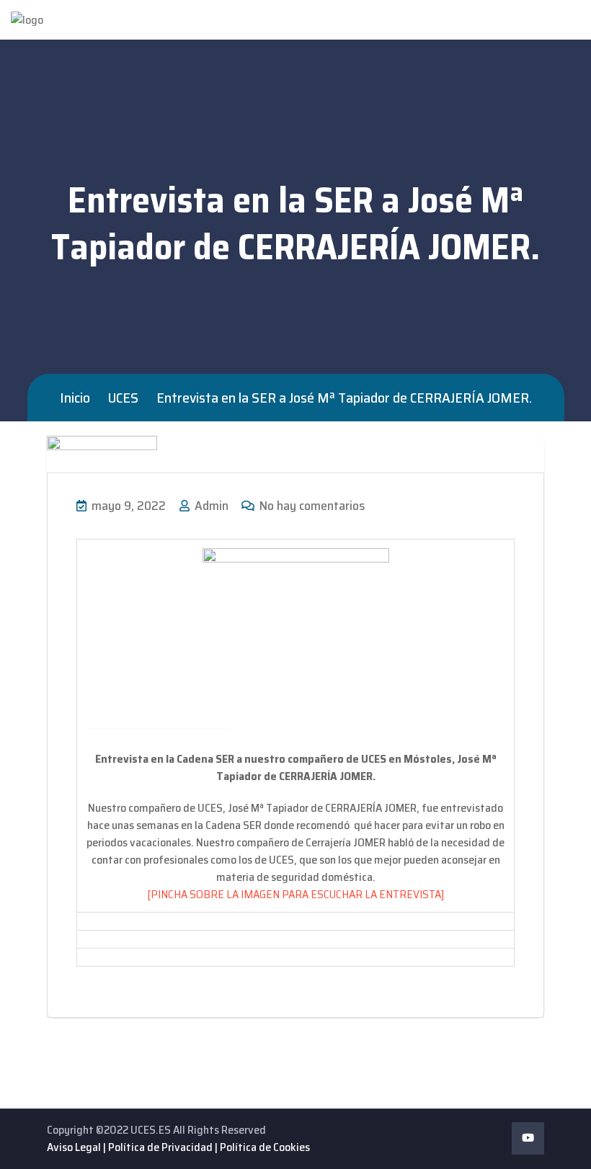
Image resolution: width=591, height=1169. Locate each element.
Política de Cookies (265, 1147)
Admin (210, 506)
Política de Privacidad (160, 1147)
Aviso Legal (74, 1147)
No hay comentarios (311, 506)
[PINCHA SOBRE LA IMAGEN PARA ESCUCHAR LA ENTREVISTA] (295, 894)
